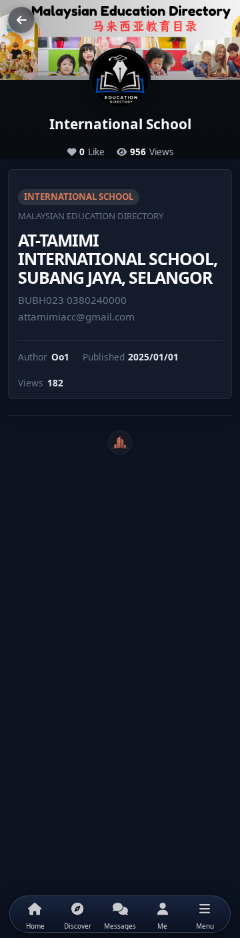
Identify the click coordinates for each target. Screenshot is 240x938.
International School (78, 197)
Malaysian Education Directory (90, 216)
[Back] (21, 20)
